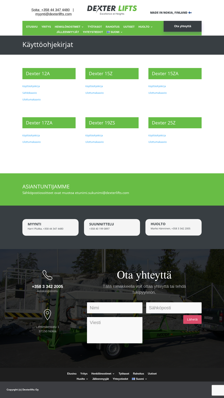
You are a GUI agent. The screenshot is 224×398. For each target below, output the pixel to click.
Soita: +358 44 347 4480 (50, 10)
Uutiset (129, 27)
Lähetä (192, 319)
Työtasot (95, 27)
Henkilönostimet (67, 27)
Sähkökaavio (29, 92)
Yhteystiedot (93, 32)
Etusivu (32, 27)
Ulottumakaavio (31, 99)
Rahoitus (113, 27)
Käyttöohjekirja (31, 86)
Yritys (46, 27)
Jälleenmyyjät (67, 32)
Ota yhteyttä (182, 26)
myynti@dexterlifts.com (53, 14)
